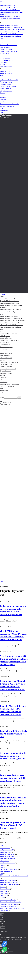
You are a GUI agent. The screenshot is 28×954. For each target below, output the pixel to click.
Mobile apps (3, 891)
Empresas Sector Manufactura (9, 904)
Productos (3, 865)
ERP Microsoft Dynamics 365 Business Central (14, 876)
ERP (1, 874)
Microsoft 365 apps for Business (9, 884)
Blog (1, 845)
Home (2, 581)
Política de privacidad (6, 951)
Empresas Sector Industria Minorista (10, 902)
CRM (1, 867)
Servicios (2, 928)
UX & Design (4, 895)
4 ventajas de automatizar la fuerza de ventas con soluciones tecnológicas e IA (13, 756)
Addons (2, 919)
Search (2, 397)
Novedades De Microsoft (7, 863)
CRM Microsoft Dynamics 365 (9, 869)
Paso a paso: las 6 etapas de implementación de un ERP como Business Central (12, 778)
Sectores (2, 897)
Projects (2, 887)
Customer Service (5, 848)
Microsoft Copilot (5, 852)
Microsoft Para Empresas (7, 858)
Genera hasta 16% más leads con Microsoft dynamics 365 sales (13, 734)
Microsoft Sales (4, 861)
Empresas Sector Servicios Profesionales (12, 908)
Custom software (5, 889)
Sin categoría (4, 910)
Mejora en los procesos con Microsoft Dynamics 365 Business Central (12, 825)
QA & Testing (4, 893)
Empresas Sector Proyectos (8, 906)
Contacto (2, 926)
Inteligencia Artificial (6, 850)
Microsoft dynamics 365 (7, 854)
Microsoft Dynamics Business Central (11, 882)
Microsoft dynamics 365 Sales (9, 856)
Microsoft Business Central (8, 880)
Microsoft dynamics (6, 871)
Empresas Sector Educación (8, 900)
